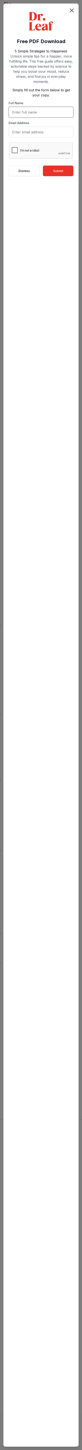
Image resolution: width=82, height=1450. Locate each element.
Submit (58, 170)
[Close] (71, 10)
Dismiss (24, 170)
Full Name (16, 103)
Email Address (19, 122)
